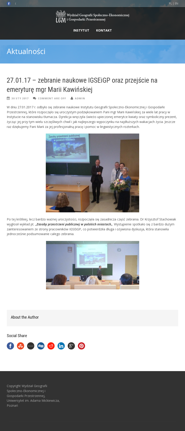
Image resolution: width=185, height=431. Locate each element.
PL (170, 3)
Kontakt (104, 30)
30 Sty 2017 (20, 98)
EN (176, 3)
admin (80, 98)
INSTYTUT (81, 30)
